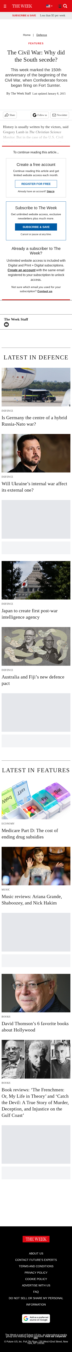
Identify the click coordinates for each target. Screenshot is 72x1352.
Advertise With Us (36, 1285)
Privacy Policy (36, 1272)
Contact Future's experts (36, 1259)
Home (27, 34)
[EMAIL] (7, 324)
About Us (36, 1253)
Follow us (42, 115)
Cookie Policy (36, 1279)
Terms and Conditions (36, 1266)
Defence (41, 34)
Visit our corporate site (50, 1337)
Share (12, 115)
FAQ (36, 1291)
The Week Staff (21, 93)
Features (36, 43)
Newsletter (62, 115)
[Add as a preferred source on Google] (36, 1318)
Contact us (44, 291)
